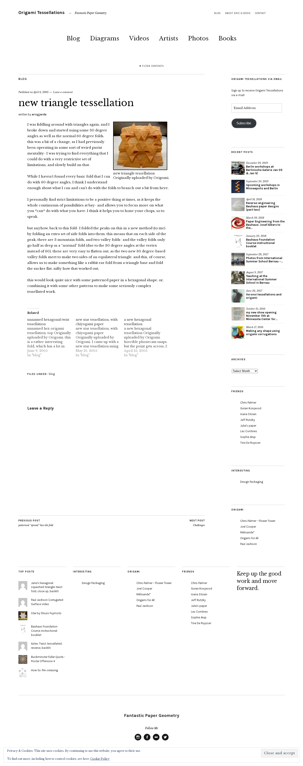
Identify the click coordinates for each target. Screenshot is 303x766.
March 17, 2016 (254, 327)
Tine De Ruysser (250, 442)
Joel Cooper (248, 526)
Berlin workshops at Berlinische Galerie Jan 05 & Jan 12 (264, 170)
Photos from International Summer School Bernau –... (264, 259)
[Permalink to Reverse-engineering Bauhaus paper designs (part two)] (238, 204)
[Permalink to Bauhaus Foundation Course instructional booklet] (238, 241)
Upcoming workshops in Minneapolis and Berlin (263, 186)
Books (227, 38)
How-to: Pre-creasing (44, 670)
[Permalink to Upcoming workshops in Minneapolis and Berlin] (238, 186)
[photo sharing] (140, 168)
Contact (260, 13)
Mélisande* (247, 532)
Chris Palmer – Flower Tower (257, 521)
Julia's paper (248, 425)
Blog (73, 38)
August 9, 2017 (254, 272)
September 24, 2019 (257, 181)
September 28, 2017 (257, 254)
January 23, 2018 (256, 236)
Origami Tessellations (41, 12)
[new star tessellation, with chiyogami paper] (100, 337)
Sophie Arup (248, 437)
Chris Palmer (248, 402)
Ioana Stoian (248, 414)
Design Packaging (251, 481)
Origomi (160, 178)
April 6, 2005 (41, 92)
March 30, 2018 (255, 217)
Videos (139, 38)
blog (217, 13)
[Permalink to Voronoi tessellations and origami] (238, 296)
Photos (198, 38)
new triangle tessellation (134, 173)
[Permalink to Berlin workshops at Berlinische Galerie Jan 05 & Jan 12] (238, 168)
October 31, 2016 (255, 308)
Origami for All (249, 538)
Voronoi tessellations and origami (263, 296)
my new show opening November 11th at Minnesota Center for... (261, 316)
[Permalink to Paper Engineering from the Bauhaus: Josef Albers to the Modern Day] (238, 223)
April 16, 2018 (254, 199)
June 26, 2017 (254, 290)
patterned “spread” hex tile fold (35, 523)
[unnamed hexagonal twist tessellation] (51, 337)
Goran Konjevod (250, 408)
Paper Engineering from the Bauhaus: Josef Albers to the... (265, 225)
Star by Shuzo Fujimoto (46, 613)
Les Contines (248, 431)
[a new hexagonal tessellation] (148, 337)
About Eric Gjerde (238, 13)
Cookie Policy (100, 758)
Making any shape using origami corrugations (263, 332)
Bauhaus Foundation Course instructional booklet (260, 243)
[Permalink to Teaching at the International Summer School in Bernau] (238, 277)
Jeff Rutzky (247, 420)
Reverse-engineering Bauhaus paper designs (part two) (262, 206)
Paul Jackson (248, 544)
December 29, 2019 (257, 162)
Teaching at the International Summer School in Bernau (261, 279)
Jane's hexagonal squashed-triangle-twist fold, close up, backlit (46, 587)
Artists (168, 38)
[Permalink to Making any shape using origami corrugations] (238, 332)
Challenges (197, 523)
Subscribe (243, 123)
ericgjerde (39, 114)
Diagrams (104, 38)
